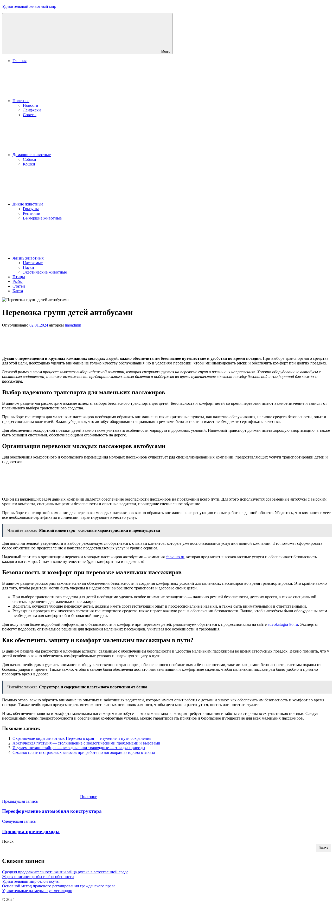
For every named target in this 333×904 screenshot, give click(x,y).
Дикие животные (27, 204)
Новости (30, 105)
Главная (19, 60)
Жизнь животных (28, 258)
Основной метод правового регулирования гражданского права (59, 886)
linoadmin (73, 325)
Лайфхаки (32, 110)
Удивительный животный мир (29, 6)
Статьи (18, 286)
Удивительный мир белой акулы (31, 881)
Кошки (29, 164)
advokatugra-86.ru (283, 624)
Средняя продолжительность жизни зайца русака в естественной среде (65, 872)
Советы (29, 114)
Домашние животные (31, 154)
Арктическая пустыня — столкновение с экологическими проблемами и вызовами (86, 743)
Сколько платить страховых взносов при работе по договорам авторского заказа (83, 752)
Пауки (28, 267)
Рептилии (31, 213)
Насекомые (33, 263)
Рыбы (17, 281)
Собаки (29, 159)
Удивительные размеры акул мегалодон (37, 890)
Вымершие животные (42, 218)
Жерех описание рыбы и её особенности (38, 876)
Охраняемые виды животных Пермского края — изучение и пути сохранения (81, 738)
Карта (17, 291)
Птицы (18, 277)
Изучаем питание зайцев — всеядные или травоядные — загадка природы (78, 748)
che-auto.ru (175, 557)
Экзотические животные (45, 272)
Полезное (20, 100)
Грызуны (31, 209)
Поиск (8, 841)
